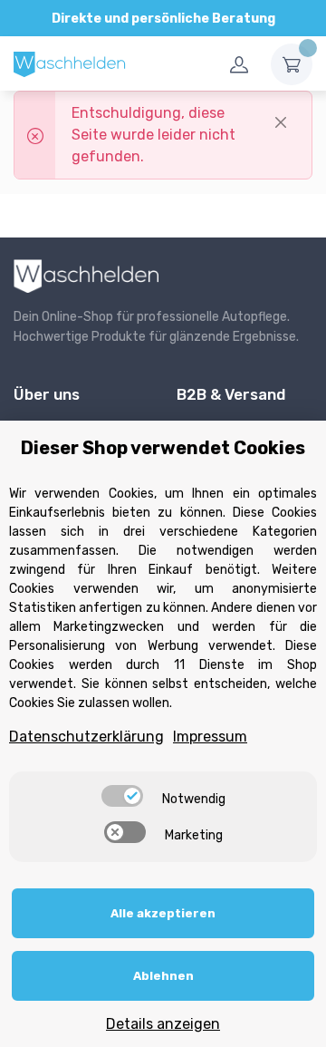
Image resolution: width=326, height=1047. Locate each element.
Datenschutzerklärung (86, 736)
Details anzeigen (163, 1023)
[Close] (280, 122)
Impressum (210, 736)
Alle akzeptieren (163, 913)
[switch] (122, 796)
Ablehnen (163, 976)
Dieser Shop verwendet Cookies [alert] (163, 448)
